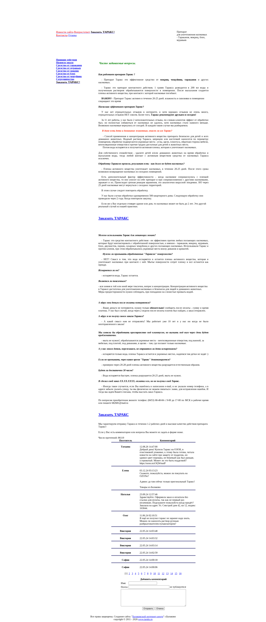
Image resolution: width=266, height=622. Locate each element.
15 (176, 573)
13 (167, 573)
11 (159, 573)
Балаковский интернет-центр (148, 616)
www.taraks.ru (145, 619)
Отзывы (72, 35)
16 (180, 573)
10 (154, 573)
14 (171, 573)
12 (163, 573)
